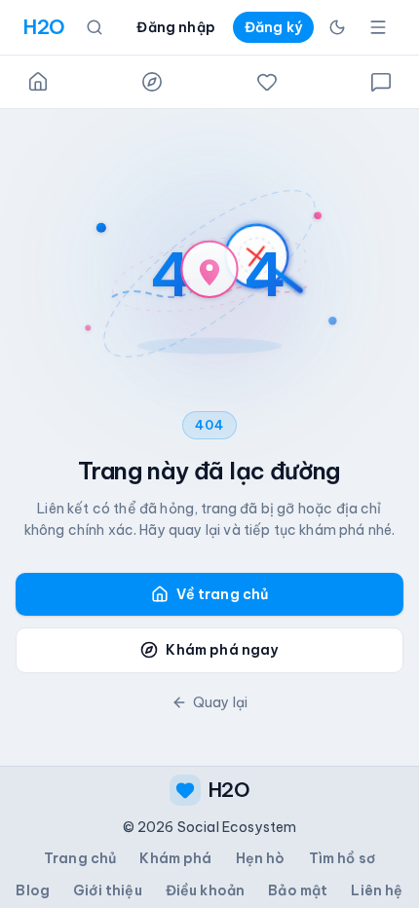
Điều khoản (206, 890)
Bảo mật (297, 890)
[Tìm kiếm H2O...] (94, 27)
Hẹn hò (261, 858)
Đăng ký (273, 27)
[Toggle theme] (337, 27)
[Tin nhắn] (381, 81)
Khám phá (175, 858)
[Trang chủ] (38, 81)
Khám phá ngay (222, 650)
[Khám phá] (152, 81)
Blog (33, 890)
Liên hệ (376, 890)
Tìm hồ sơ (342, 858)
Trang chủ (80, 858)
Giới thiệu (107, 890)
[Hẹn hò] (267, 81)
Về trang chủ (222, 594)
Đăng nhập (175, 27)
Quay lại (220, 702)
